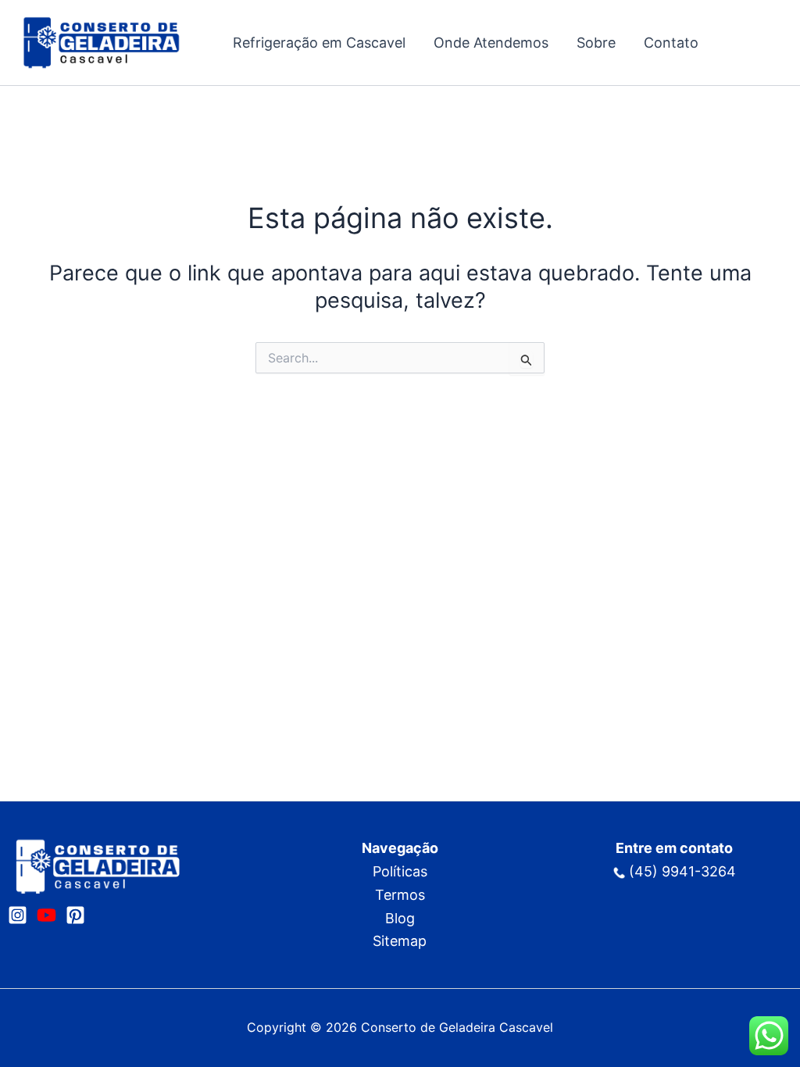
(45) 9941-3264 (682, 871)
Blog (400, 918)
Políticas (400, 871)
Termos (400, 895)
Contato (671, 42)
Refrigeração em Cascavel (319, 42)
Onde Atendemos (491, 42)
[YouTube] (46, 915)
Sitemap (400, 941)
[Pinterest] (75, 915)
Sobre (596, 42)
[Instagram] (17, 915)
